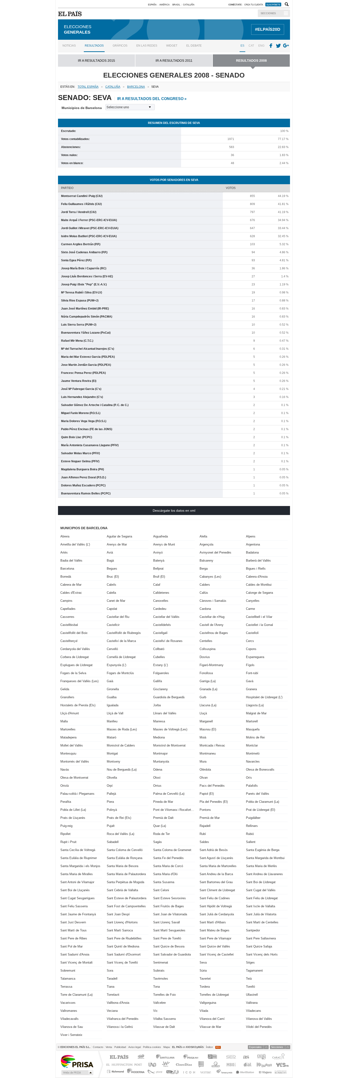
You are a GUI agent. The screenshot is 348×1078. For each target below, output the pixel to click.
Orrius (157, 785)
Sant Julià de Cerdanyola (217, 914)
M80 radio (231, 1064)
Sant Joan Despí (118, 914)
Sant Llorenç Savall (166, 922)
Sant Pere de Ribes (73, 938)
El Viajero (265, 1071)
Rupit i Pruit (68, 842)
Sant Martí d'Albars (213, 922)
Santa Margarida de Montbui (265, 858)
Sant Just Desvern (73, 922)
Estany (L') (160, 665)
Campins (66, 600)
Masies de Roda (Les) (122, 729)
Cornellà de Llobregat (121, 657)
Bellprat (158, 568)
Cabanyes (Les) (210, 576)
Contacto (98, 1047)
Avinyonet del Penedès (215, 552)
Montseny (113, 761)
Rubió (250, 834)
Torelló (250, 986)
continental (201, 1064)
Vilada (204, 1011)
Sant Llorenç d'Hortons (122, 922)
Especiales (255, 1047)
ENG (261, 45)
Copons (251, 649)
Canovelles (160, 600)
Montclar (252, 745)
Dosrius (205, 657)
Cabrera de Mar (70, 584)
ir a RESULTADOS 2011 (174, 60)
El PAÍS (119, 1057)
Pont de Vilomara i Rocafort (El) (174, 810)
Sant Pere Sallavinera (261, 938)
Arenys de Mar (117, 544)
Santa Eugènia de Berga (262, 850)
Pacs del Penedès (212, 785)
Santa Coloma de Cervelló (125, 850)
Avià (110, 552)
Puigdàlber (253, 818)
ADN (261, 1057)
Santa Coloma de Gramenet (172, 850)
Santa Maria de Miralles (76, 874)
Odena (157, 769)
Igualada (112, 705)
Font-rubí (252, 673)
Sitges (250, 962)
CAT (251, 45)
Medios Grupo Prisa (77, 1072)
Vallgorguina (208, 1002)
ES (242, 45)
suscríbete (273, 4)
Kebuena (264, 1064)
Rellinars (252, 826)
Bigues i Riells (256, 568)
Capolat (112, 609)
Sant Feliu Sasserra (74, 906)
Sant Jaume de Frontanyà (78, 914)
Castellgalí (160, 633)
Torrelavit (113, 994)
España (152, 4)
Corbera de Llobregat (74, 657)
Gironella (113, 689)
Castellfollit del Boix (74, 633)
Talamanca (67, 978)
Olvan (204, 777)
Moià (203, 737)
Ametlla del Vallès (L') (75, 544)
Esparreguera (255, 657)
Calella (111, 592)
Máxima (215, 1064)
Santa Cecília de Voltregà (77, 850)
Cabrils (111, 584)
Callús (204, 592)
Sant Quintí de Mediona (123, 946)
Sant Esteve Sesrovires (169, 898)
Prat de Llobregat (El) (260, 810)
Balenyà (158, 560)
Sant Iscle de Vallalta (260, 906)
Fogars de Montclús (120, 673)
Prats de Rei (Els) (119, 818)
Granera (251, 689)
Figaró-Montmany (211, 665)
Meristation (246, 1071)
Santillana (165, 1057)
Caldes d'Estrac (71, 592)
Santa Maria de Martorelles (218, 866)
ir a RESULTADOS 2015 (96, 60)
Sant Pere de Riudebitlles (124, 938)
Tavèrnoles (160, 978)
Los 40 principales (142, 1057)
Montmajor (160, 753)
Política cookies (152, 1047)
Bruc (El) (113, 576)
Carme (250, 609)
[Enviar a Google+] (286, 46)
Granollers (67, 697)
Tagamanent (254, 970)
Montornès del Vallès (74, 761)
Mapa (166, 1047)
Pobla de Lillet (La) (73, 810)
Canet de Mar (116, 600)
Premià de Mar (210, 818)
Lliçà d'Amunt (69, 713)
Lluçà (203, 713)
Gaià (110, 681)
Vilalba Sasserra (164, 1019)
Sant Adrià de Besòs (214, 850)
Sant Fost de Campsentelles (126, 906)
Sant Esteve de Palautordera (126, 898)
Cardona (205, 609)
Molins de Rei (255, 737)
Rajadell (205, 826)
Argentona (253, 544)
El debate (194, 45)
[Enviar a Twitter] (278, 46)
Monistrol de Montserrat (169, 745)
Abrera (64, 536)
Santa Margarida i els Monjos (80, 866)
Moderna (136, 1071)
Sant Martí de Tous (73, 930)
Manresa (159, 721)
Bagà (110, 560)
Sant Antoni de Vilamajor (77, 882)
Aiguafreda (160, 536)
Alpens (250, 536)
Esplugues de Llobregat (76, 665)
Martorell (252, 721)
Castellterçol (68, 641)
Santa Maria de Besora (122, 866)
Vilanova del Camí (212, 1019)
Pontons (205, 810)
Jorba (157, 705)
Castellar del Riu (118, 617)
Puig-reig (66, 826)
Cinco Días (184, 1064)
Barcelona (67, 568)
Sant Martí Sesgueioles (169, 930)
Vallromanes (68, 1011)
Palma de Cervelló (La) (168, 793)
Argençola (206, 544)
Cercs (250, 641)
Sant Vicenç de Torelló (122, 962)
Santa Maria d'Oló (165, 874)
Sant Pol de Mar (71, 946)
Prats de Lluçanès (72, 818)
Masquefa (252, 729)
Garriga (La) (208, 681)
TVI (213, 1057)
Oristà (64, 785)
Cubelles (159, 657)
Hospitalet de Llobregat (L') (264, 697)
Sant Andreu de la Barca (216, 874)
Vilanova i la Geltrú (120, 1027)
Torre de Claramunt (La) (76, 994)
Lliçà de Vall (115, 713)
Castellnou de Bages (214, 633)
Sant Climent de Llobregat (217, 890)
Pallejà (111, 793)
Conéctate (235, 4)
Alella (203, 536)
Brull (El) (159, 576)
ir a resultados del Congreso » (152, 99)
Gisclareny (160, 689)
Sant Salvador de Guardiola (172, 954)
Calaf (156, 584)
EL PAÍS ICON (188, 1071)
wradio (165, 1064)
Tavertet (205, 978)
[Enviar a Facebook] (270, 46)
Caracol (279, 1057)
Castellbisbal (69, 625)
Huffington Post (125, 1064)
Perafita (65, 801)
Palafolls (252, 785)
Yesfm (282, 1064)
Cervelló (112, 649)
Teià (249, 978)
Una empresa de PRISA (77, 1061)
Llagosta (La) (255, 705)
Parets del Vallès (257, 793)
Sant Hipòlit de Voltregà (216, 906)
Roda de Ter (161, 834)
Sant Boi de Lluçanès (75, 890)
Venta (109, 1047)
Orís (249, 777)
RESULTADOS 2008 (251, 60)
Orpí (110, 785)
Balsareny (206, 560)
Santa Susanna (163, 882)
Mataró (111, 737)
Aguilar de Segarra (119, 536)
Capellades (68, 609)
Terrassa (66, 986)
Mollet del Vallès (71, 745)
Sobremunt (67, 970)
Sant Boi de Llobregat (261, 882)
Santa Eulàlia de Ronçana (124, 858)
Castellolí (252, 633)
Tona (156, 986)
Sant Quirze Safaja (259, 946)
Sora (110, 970)
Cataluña (188, 4)
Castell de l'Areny (211, 625)
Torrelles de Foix (164, 994)
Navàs (64, 769)
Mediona (159, 737)
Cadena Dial (247, 1064)
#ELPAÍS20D (267, 29)
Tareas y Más (224, 1071)
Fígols (250, 665)
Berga (204, 568)
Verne (206, 1071)
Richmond (116, 1071)
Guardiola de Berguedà (168, 697)
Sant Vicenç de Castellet (217, 954)
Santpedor (253, 930)
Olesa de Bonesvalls (260, 769)
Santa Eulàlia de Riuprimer (78, 858)
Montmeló (252, 753)
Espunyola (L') (116, 665)
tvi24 (172, 1071)
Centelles (206, 641)
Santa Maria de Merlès (261, 866)
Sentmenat (160, 962)
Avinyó (158, 552)
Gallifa (157, 681)
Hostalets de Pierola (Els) (77, 705)
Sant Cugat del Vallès (261, 890)
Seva (203, 962)
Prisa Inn (191, 1057)
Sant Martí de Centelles (262, 922)
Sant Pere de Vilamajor (215, 938)
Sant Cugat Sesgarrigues (77, 898)
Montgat (112, 753)
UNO (151, 1064)
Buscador (286, 4)
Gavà (249, 681)
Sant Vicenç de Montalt (76, 962)
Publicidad (120, 1047)
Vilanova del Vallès (259, 1019)
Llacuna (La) (208, 705)
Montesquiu (68, 753)
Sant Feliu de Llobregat (262, 898)
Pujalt (111, 826)
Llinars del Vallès (164, 713)
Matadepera (68, 737)
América (164, 4)
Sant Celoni (161, 890)
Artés (64, 552)
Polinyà (112, 810)
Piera (110, 801)
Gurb (203, 697)
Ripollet (65, 834)
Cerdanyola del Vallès (75, 649)
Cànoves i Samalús (213, 600)
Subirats (159, 970)
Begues (112, 568)
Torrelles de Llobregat (214, 994)
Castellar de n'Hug (212, 617)
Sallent (250, 842)
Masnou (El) (208, 729)
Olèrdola (205, 769)
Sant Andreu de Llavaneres (264, 874)
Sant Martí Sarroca (120, 930)
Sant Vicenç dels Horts (262, 954)
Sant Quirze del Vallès (215, 946)
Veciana (112, 1011)
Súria (203, 970)
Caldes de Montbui (259, 584)
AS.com (245, 1057)
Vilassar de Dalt (164, 1027)
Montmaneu (208, 753)
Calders (205, 584)
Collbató (158, 649)
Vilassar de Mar (210, 1027)
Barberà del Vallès (258, 560)
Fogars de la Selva (73, 673)
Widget (171, 45)
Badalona (252, 552)
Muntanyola (161, 761)
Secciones (268, 13)
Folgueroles (161, 673)
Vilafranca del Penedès (122, 1019)
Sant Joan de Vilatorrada (170, 914)
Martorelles (68, 729)
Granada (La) (208, 689)
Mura (203, 761)
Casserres (67, 617)
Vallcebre (159, 1002)
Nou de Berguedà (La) (122, 769)
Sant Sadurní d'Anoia (74, 954)
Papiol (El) (207, 793)
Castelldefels (162, 625)
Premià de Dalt (163, 818)
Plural (155, 1071)
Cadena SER (231, 1057)
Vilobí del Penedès (259, 1027)
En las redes (146, 45)
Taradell (112, 978)
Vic (155, 1011)
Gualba (111, 697)
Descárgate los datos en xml (174, 510)
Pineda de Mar (163, 801)
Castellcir (113, 625)
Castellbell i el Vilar (259, 617)
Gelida (64, 689)
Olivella (112, 777)
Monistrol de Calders (121, 745)
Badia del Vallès (71, 560)
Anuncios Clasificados (280, 1071)
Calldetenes (161, 592)
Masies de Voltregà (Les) (170, 729)
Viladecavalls (69, 1019)
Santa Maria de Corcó (168, 866)
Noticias (69, 45)
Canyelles (252, 600)
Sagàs (157, 842)
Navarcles (253, 761)
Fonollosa (206, 673)
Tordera (205, 986)
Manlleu (112, 721)
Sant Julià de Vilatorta (261, 914)
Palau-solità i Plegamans (77, 793)
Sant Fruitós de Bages (168, 906)
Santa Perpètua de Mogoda (125, 882)
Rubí (203, 834)
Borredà (65, 576)
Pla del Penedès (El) (214, 801)
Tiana (110, 986)
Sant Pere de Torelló (167, 938)
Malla (64, 721)
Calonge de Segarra (259, 592)
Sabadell (113, 842)
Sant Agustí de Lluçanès (216, 858)
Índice (209, 1047)
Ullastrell (252, 994)
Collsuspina (207, 649)
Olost (157, 777)
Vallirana (252, 1002)
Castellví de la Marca (121, 641)
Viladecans (253, 1011)
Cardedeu (159, 609)
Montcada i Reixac (212, 745)
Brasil (176, 4)
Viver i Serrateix (71, 1035)
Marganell (206, 721)
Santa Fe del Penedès (168, 858)
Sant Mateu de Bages (214, 930)
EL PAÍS (70, 13)
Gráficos (120, 45)
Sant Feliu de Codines (215, 898)
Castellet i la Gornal (259, 625)
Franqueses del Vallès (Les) (79, 681)
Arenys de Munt (164, 544)
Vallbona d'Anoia (118, 1002)
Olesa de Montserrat (74, 777)
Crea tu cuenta (253, 4)
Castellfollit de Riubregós (124, 633)
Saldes (204, 842)
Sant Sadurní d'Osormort (124, 954)
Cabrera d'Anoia (257, 576)
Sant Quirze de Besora (168, 946)
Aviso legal (134, 1047)
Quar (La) (159, 826)
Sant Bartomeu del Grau (216, 882)
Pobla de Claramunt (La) (262, 801)
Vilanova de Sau (71, 1027)
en (188, 1047)
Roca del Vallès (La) (120, 834)
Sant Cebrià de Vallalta (122, 890)
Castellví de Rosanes (168, 641)
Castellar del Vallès (166, 617)
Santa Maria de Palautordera (126, 874)
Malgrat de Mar (256, 713)
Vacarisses (68, 1002)
